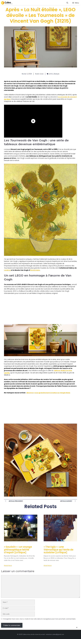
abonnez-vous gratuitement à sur (48, 393)
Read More (8, 565)
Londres (7, 270)
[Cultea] (7, 3)
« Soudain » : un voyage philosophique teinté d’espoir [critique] (18, 549)
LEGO (51, 74)
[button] (67, 3)
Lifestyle (56, 74)
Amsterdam (35, 270)
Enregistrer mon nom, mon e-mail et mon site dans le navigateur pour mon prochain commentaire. (39, 619)
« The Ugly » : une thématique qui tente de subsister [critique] (58, 549)
